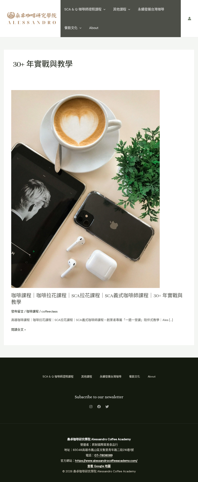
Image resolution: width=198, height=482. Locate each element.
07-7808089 (103, 455)
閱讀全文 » (18, 329)
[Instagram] (91, 406)
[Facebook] (99, 406)
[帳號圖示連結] (189, 18)
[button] (103, 9)
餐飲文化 (71, 28)
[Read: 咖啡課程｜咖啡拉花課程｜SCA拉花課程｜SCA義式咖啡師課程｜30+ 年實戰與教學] (85, 189)
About (93, 28)
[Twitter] (107, 406)
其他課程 (119, 9)
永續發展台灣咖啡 (151, 9)
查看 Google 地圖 (99, 466)
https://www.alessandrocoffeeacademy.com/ (106, 461)
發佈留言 (17, 311)
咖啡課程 (32, 311)
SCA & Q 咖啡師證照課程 (83, 9)
